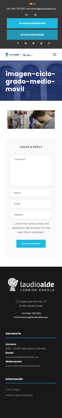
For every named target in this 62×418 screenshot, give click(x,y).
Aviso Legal (12, 389)
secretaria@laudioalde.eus (22, 357)
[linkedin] (25, 43)
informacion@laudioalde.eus (31, 317)
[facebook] (18, 43)
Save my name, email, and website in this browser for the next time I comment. (31, 228)
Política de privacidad (19, 395)
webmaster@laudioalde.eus (23, 366)
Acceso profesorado (32, 23)
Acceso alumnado (32, 34)
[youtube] (41, 43)
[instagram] (49, 43)
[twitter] (33, 43)
